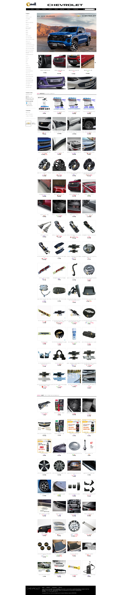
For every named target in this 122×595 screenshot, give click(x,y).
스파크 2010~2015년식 (30, 46)
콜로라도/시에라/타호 (29, 22)
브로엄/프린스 (28, 67)
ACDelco (27, 15)
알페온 (27, 32)
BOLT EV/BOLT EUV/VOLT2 (28, 28)
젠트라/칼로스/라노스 (29, 74)
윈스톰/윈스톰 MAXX (29, 54)
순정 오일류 (28, 83)
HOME (43, 587)
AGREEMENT (54, 587)
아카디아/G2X (28, 69)
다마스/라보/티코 (29, 78)
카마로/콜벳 (28, 18)
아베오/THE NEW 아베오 (30, 44)
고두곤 (48, 591)
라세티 (27, 63)
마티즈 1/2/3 (28, 72)
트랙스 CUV (28, 41)
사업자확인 (74, 589)
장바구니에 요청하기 (29, 114)
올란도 (27, 30)
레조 (26, 61)
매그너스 (27, 58)
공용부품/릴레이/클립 (29, 80)
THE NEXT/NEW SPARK (30, 48)
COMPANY (48, 587)
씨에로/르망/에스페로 (29, 76)
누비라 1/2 (27, 65)
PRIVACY (60, 587)
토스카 (27, 56)
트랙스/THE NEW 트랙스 (30, 39)
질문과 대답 (28, 112)
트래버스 (27, 24)
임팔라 (27, 34)
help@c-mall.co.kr (55, 591)
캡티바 (27, 20)
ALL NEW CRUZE (29, 37)
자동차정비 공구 (28, 87)
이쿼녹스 (27, 26)
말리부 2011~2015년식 (30, 50)
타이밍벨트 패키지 (29, 85)
